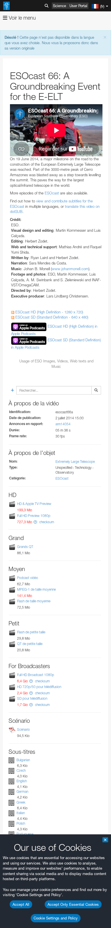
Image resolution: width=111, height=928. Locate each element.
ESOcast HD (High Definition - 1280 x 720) (48, 312)
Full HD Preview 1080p (33, 516)
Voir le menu (21, 18)
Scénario (23, 729)
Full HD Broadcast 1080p (35, 675)
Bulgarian (23, 760)
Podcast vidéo (27, 578)
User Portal (78, 5)
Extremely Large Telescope (75, 461)
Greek (21, 802)
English (22, 781)
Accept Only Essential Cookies (73, 904)
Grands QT (25, 547)
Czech (21, 770)
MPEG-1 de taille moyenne (36, 589)
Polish (21, 823)
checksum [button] (46, 522)
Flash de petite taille (31, 632)
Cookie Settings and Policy (56, 918)
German (22, 792)
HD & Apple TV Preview (34, 504)
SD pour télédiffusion (32, 698)
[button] (35, 522)
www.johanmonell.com (70, 268)
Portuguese (25, 834)
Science (59, 5)
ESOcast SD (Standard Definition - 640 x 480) (51, 317)
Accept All (21, 904)
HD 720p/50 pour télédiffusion (39, 687)
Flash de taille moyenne (33, 601)
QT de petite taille (29, 644)
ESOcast (52, 193)
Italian (21, 813)
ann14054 (63, 424)
